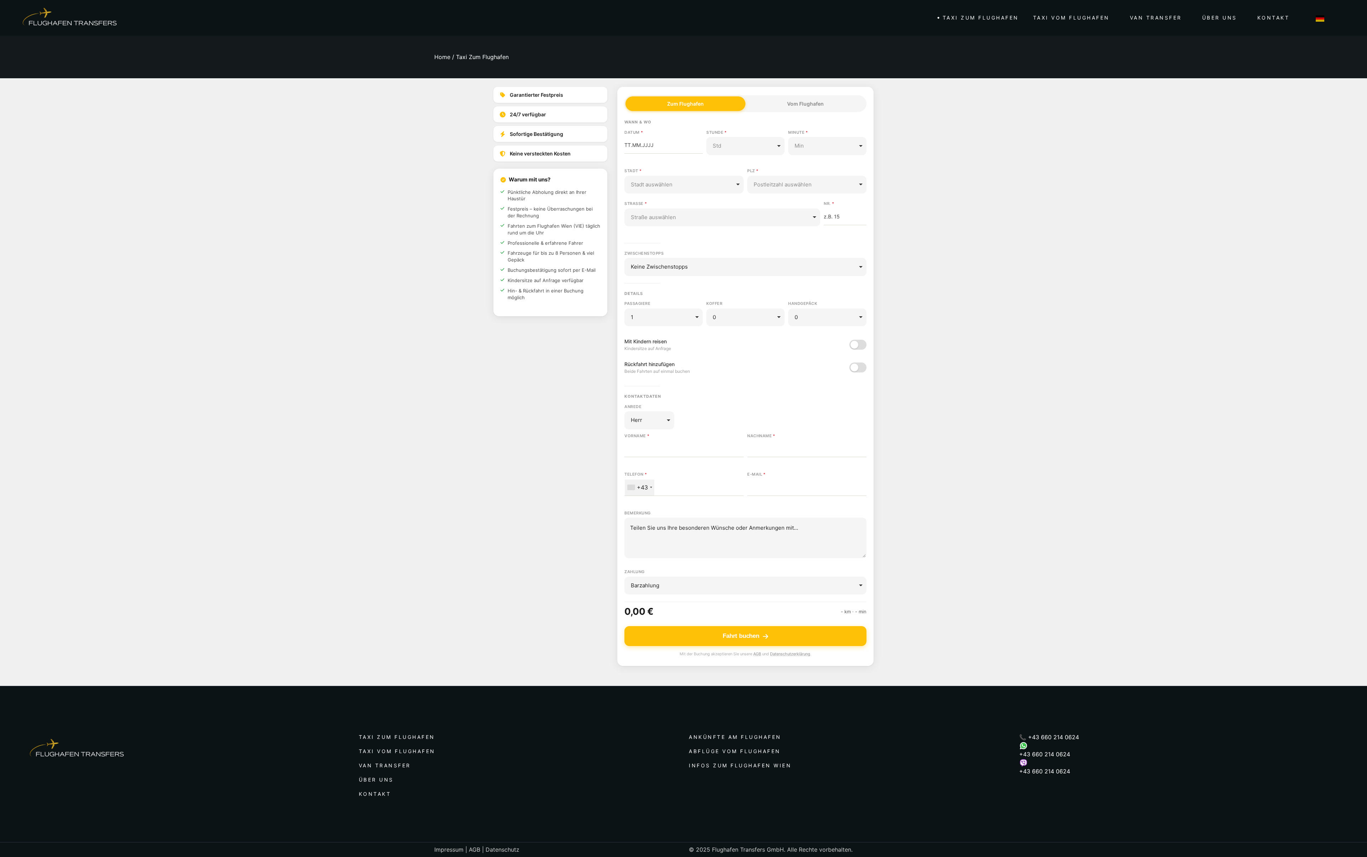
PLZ (751, 170)
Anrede (632, 406)
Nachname (759, 435)
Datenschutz (502, 849)
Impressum (448, 849)
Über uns (376, 780)
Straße (634, 203)
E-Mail (754, 474)
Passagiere (637, 303)
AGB (757, 653)
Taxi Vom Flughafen (397, 751)
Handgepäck (802, 303)
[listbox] (745, 146)
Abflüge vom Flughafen (735, 751)
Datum (632, 132)
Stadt (631, 170)
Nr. (827, 203)
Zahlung (634, 571)
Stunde (714, 132)
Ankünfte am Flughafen (735, 737)
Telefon (634, 474)
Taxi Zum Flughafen (397, 737)
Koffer (714, 303)
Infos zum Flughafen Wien (740, 765)
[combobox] (684, 185)
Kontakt (375, 794)
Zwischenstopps (644, 253)
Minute (796, 132)
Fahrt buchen (741, 636)
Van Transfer (385, 765)
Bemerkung (637, 513)
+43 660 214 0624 (1053, 737)
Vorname (635, 435)
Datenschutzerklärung (790, 653)
